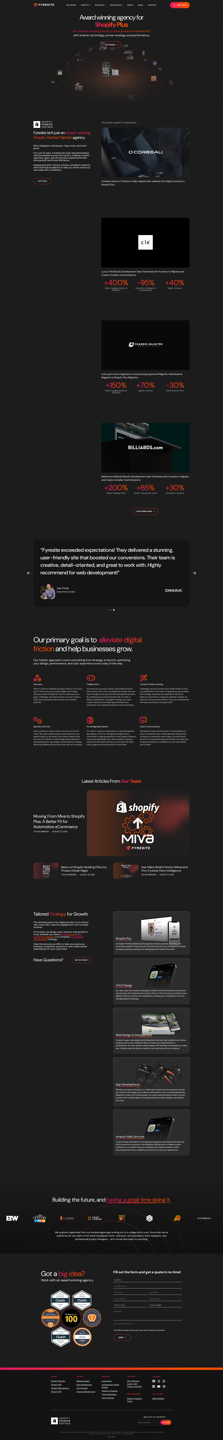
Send (120, 1337)
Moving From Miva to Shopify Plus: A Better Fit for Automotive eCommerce (59, 821)
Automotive (107, 1381)
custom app (67, 934)
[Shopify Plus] (151, 933)
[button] (28, 573)
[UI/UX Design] (151, 981)
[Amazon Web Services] (151, 1133)
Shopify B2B (56, 1385)
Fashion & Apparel (109, 1391)
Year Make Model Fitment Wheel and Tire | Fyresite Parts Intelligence (164, 868)
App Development (84, 1385)
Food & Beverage (109, 1394)
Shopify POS (56, 1392)
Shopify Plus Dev (58, 1381)
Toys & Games (108, 1398)
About (130, 5)
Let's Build (110, 45)
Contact (152, 5)
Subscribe (165, 1422)
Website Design (83, 1381)
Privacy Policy (111, 1436)
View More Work (144, 511)
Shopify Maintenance (60, 1388)
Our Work (71, 5)
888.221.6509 (158, 1398)
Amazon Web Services (85, 1392)
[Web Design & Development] (151, 1031)
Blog (140, 5)
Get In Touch (81, 960)
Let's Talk (42, 181)
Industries (115, 5)
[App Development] (151, 1081)
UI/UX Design (82, 1388)
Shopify (85, 5)
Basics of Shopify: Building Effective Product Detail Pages (84, 868)
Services (99, 5)
